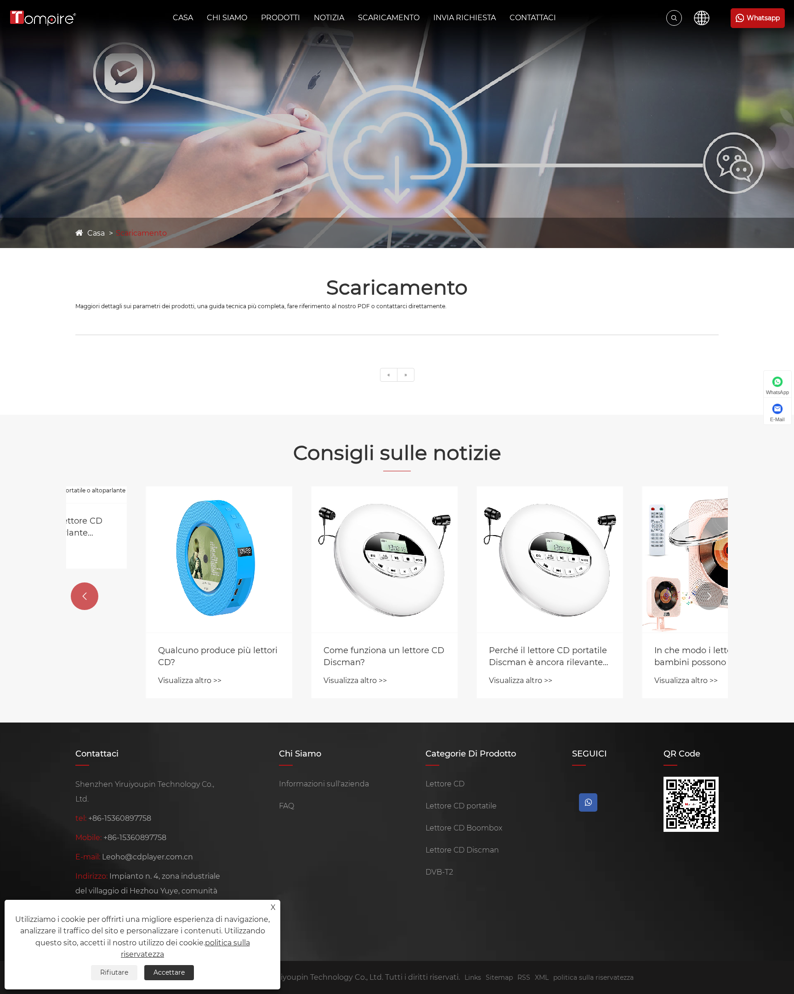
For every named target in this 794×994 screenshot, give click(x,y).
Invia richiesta (464, 17)
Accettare (169, 972)
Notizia (329, 17)
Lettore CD (445, 783)
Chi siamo (227, 17)
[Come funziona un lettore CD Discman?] (314, 559)
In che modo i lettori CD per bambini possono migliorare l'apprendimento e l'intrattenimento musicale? (642, 656)
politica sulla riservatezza (593, 977)
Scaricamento (389, 17)
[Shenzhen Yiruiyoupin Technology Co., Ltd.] (42, 18)
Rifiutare (114, 972)
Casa (183, 17)
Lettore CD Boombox (463, 828)
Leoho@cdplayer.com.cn (147, 857)
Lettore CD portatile (461, 806)
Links (473, 977)
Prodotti (280, 17)
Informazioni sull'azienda (324, 783)
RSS (523, 977)
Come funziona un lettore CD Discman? (313, 656)
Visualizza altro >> (119, 680)
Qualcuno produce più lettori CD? (147, 656)
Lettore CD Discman (462, 850)
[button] (84, 596)
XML (542, 977)
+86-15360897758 (119, 818)
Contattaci (533, 17)
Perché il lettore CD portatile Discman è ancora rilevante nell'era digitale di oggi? (478, 656)
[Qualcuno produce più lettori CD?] (149, 559)
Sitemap (499, 977)
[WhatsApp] (588, 802)
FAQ (286, 806)
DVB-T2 (439, 872)
